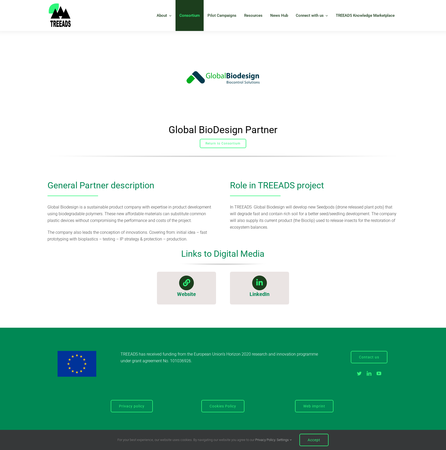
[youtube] (379, 373)
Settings (283, 440)
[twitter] (359, 373)
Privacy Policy (265, 440)
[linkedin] (369, 373)
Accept (314, 440)
